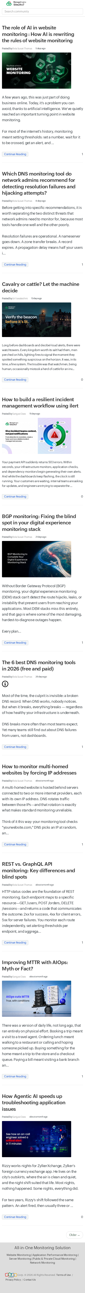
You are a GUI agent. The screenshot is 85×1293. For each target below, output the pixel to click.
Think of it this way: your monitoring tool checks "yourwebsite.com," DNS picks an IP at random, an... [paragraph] (39, 827)
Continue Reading (15, 154)
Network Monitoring (42, 1262)
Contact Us (30, 1279)
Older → (74, 1235)
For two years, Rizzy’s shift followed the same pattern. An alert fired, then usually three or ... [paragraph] (37, 1203)
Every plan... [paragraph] (11, 631)
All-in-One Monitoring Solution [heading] (42, 1247)
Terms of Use (63, 1275)
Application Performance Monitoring (55, 1255)
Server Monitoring (20, 1258)
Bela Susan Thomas (22, 48)
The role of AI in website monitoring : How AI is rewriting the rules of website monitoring (39, 34)
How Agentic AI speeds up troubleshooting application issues (33, 1102)
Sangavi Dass (19, 413)
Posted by (17, 48)
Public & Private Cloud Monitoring (54, 1258)
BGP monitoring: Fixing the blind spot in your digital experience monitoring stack (39, 523)
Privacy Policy (13, 1279)
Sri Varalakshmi (20, 298)
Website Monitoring (19, 1255)
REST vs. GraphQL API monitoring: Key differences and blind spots (38, 870)
